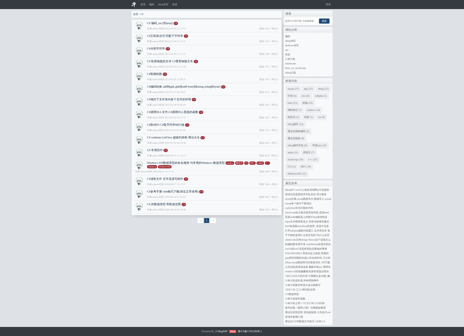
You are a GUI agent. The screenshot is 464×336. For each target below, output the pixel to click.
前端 (308, 103)
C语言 (260, 163)
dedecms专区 (292, 45)
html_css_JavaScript (295, 68)
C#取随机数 (154, 73)
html (292, 103)
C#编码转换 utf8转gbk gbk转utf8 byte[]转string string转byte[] (183, 86)
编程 (151, 4)
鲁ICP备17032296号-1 (250, 331)
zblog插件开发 (297, 145)
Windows (152, 166)
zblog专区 (163, 4)
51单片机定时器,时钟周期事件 (302, 280)
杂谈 (174, 4)
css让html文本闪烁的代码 (299, 208)
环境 (292, 96)
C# (141, 14)
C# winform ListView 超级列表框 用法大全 (173, 137)
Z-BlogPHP (221, 331)
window (229, 163)
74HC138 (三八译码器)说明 (300, 289)
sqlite (293, 152)
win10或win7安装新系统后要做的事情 (306, 248)
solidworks (290, 63)
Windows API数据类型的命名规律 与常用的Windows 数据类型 (186, 162)
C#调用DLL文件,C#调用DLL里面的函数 (172, 112)
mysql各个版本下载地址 (298, 203)
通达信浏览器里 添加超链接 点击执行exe (308, 312)
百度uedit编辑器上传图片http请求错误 (306, 217)
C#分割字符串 (156, 48)
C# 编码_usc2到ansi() (160, 23)
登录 (328, 4)
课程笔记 (295, 110)
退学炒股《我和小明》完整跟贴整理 (305, 307)
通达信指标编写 (298, 131)
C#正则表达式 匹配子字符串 (165, 35)
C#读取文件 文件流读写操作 (165, 178)
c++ (267, 163)
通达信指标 (296, 138)
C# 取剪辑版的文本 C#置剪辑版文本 (170, 61)
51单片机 (290, 59)
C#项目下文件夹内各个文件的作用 (169, 99)
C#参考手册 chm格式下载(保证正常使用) (172, 191)
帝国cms (319, 145)
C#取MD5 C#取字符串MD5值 (165, 124)
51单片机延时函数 (295, 298)
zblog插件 (295, 124)
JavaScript (295, 159)
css (321, 117)
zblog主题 (290, 72)
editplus (321, 96)
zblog (323, 88)
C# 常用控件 (155, 150)
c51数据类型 (292, 294)
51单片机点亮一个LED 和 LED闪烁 (305, 303)
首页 (143, 4)
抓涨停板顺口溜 (294, 316)
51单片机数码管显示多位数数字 (303, 285)
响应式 (293, 117)
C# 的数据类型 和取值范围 (164, 204)
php (308, 88)
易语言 (239, 163)
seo (286, 50)
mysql (293, 88)
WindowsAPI (165, 166)
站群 (308, 117)
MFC (252, 163)
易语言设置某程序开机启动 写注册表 (305, 194)
